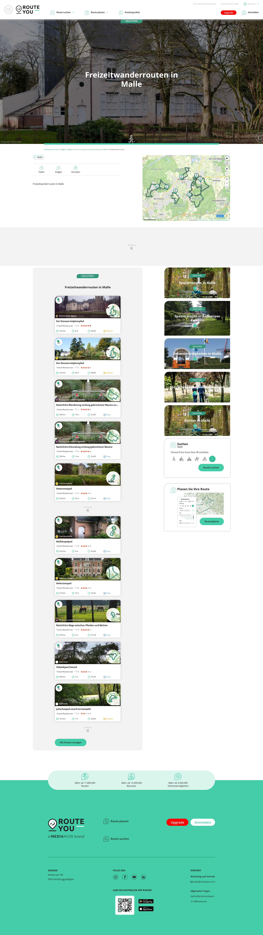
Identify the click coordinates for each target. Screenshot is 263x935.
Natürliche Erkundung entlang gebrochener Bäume (84, 446)
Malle (105, 149)
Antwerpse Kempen (95, 149)
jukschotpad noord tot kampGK (73, 709)
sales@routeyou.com (204, 881)
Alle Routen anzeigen (71, 742)
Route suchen (120, 839)
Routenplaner (212, 521)
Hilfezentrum (200, 901)
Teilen (41, 171)
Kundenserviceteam (203, 896)
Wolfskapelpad (64, 541)
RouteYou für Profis (230, 3)
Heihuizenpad (63, 583)
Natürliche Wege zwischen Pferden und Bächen (82, 625)
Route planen (120, 821)
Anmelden (203, 822)
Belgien (63, 149)
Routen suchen (211, 467)
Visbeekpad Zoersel (66, 667)
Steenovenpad (64, 488)
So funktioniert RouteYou (204, 3)
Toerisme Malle (16, 142)
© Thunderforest (203, 220)
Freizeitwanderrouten (51, 149)
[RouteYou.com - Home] (27, 9)
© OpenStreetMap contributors (219, 220)
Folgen (58, 171)
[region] (186, 188)
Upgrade (228, 12)
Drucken (75, 171)
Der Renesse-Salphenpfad (70, 321)
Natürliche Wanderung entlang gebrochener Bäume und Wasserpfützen (95, 404)
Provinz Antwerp (80, 149)
